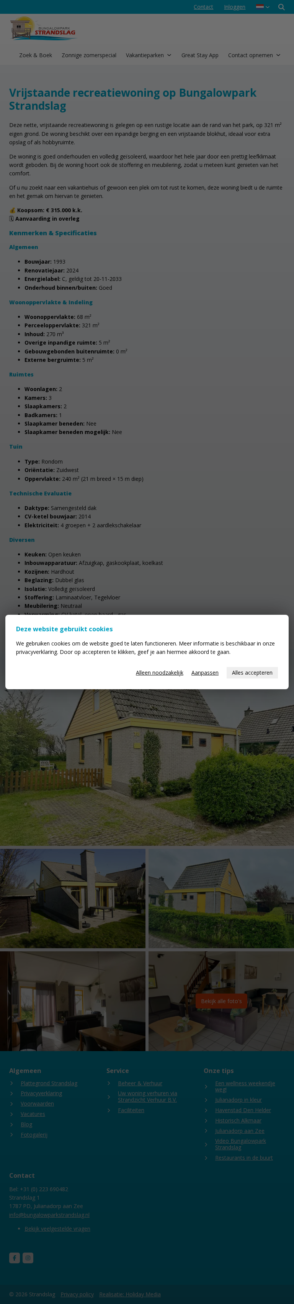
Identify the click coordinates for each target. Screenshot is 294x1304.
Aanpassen (205, 672)
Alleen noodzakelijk (159, 672)
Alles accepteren (252, 672)
